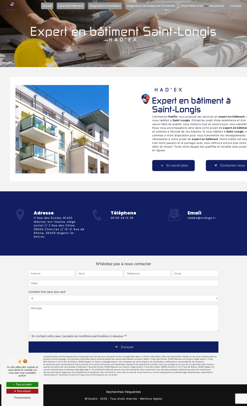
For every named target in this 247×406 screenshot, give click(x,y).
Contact (235, 6)
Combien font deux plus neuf (47, 291)
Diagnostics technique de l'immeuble (151, 6)
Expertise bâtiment (70, 6)
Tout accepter (23, 384)
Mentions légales (151, 398)
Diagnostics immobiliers (105, 6)
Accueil (47, 6)
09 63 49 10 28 (122, 218)
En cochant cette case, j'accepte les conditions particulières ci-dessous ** (79, 336)
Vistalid (92, 398)
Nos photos (216, 6)
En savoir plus (177, 165)
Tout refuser (23, 391)
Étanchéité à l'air (192, 6)
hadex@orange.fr (202, 218)
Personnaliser (22, 397)
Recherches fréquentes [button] (123, 392)
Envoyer (127, 347)
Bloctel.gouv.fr (51, 375)
